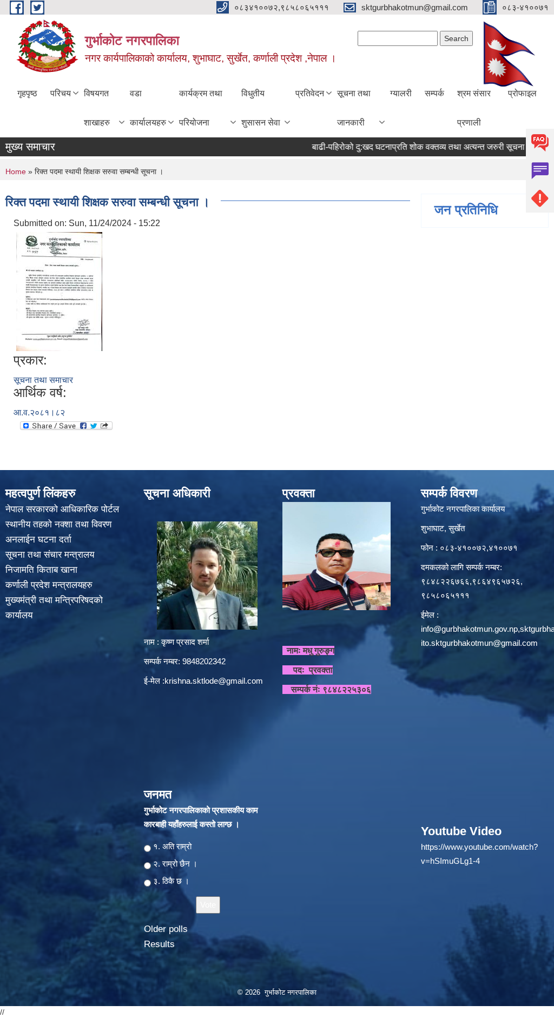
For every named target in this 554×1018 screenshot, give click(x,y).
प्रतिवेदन (309, 93)
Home (15, 171)
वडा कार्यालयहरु (148, 108)
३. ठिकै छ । (171, 880)
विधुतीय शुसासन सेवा (260, 108)
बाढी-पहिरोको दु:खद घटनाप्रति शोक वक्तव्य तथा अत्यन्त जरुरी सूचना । (405, 146)
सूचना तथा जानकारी (354, 108)
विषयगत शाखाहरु (97, 108)
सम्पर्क (434, 93)
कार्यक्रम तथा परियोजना (200, 108)
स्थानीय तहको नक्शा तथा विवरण (59, 524)
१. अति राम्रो (172, 846)
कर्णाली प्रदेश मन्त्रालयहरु (49, 585)
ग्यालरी (401, 93)
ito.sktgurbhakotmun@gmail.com (479, 642)
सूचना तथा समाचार (43, 380)
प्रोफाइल (522, 93)
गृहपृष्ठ (27, 93)
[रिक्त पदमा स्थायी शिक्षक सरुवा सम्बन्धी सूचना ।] (59, 290)
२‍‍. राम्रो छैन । (175, 863)
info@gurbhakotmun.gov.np (469, 628)
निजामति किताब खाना (42, 570)
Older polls (166, 929)
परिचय (60, 93)
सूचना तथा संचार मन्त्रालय (51, 555)
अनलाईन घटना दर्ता (38, 539)
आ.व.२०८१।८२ (39, 412)
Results (159, 944)
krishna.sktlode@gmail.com (213, 680)
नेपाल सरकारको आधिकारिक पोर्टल (62, 509)
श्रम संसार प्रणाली (474, 108)
